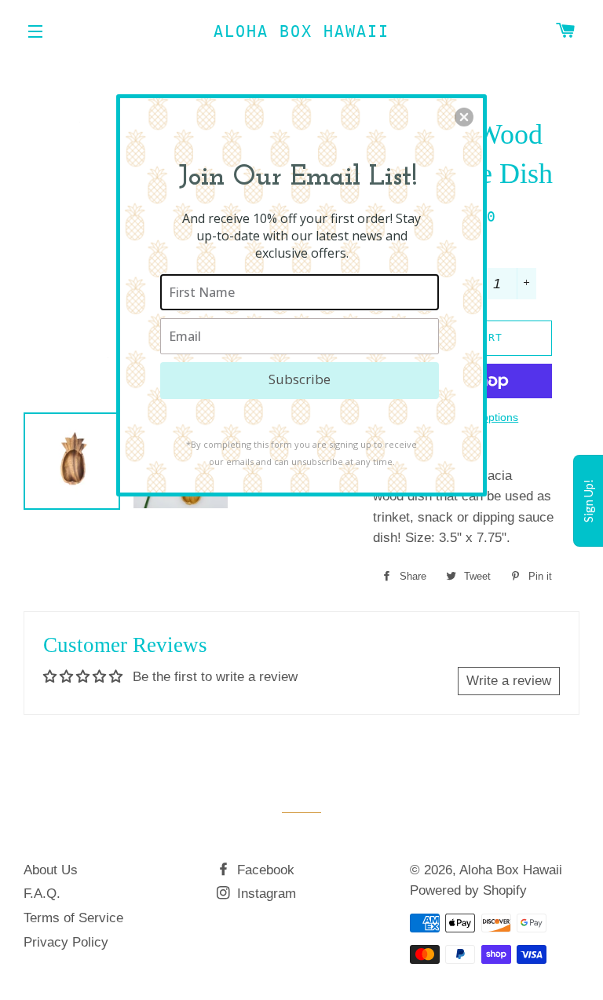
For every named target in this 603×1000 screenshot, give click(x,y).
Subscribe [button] (300, 379)
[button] (464, 117)
